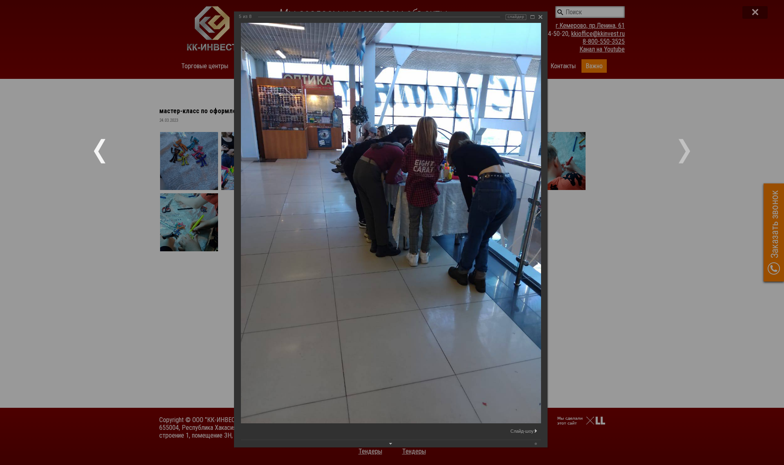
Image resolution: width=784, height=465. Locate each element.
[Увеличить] (532, 17)
